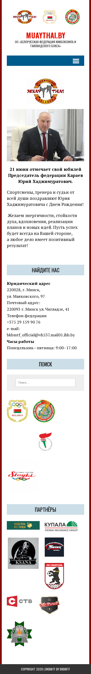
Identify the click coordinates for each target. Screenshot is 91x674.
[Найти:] (46, 382)
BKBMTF (65, 669)
